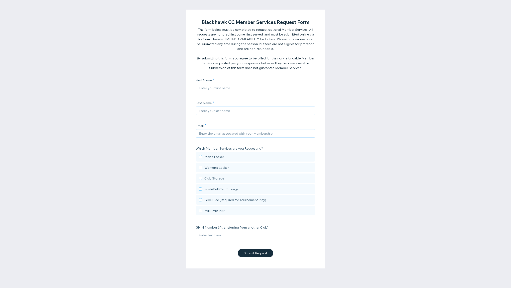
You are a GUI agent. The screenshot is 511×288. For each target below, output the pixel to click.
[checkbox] (255, 157)
